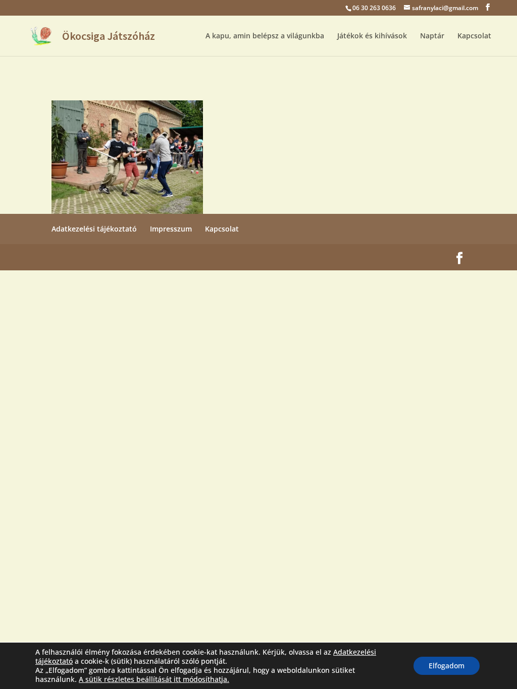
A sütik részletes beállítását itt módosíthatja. (154, 679)
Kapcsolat (474, 36)
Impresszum (171, 229)
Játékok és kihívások (372, 36)
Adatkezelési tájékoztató (94, 229)
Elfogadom (446, 665)
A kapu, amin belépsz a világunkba (264, 36)
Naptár (432, 36)
